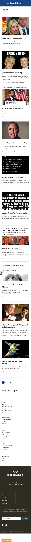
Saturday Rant (5, 441)
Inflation (4, 428)
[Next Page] (10, 382)
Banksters (4, 408)
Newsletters (4, 497)
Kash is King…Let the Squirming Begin (15, 143)
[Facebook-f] (2, 525)
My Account (4, 503)
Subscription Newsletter (8, 445)
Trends (3, 452)
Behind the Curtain (6, 410)
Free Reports (4, 500)
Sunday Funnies (5, 447)
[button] (1, 272)
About (3, 495)
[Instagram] (6, 525)
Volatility (4, 458)
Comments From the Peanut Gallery (14, 177)
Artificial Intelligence (7, 406)
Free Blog (4, 423)
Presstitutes (4, 439)
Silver (3, 443)
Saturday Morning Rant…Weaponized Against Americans (15, 326)
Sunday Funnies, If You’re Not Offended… (12, 286)
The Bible (4, 449)
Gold (3, 425)
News (3, 434)
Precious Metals (6, 436)
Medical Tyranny (6, 432)
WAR (3, 460)
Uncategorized (5, 456)
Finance (3, 421)
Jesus (3, 430)
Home (3, 12)
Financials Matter (6, 531)
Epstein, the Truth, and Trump (12, 73)
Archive (3, 404)
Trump (3, 454)
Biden (3, 412)
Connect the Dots (6, 417)
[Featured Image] (15, 29)
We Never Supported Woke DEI (12, 108)
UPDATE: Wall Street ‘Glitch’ (11, 249)
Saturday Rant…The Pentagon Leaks (14, 213)
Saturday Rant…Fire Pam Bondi (12, 38)
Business (4, 415)
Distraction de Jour (6, 419)
